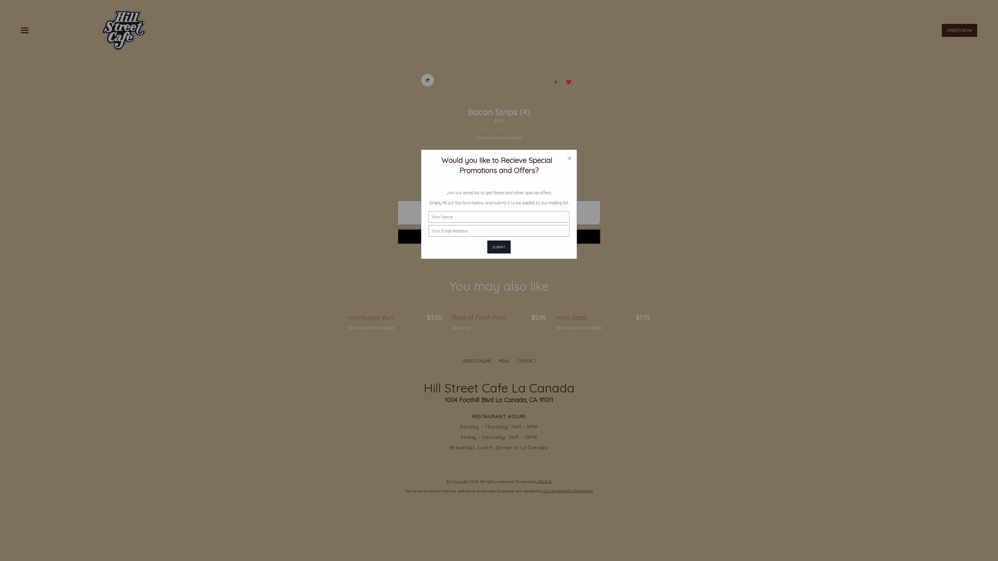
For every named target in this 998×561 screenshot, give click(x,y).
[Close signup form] (569, 158)
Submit (499, 247)
